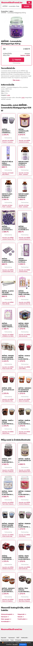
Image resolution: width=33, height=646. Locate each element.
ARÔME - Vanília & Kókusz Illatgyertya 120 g (24, 422)
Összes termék (5, 640)
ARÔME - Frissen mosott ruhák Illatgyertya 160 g (8, 358)
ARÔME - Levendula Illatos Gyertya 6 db (8, 261)
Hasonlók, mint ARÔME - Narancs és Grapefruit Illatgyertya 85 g (8, 601)
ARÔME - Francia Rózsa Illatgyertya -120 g (24, 526)
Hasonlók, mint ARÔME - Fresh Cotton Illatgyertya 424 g (8, 504)
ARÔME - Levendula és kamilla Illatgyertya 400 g (24, 132)
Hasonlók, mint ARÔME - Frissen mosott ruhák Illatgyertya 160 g (8, 368)
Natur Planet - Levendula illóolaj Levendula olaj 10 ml (24, 165)
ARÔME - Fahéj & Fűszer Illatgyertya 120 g (8, 422)
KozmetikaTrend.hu (11, 2)
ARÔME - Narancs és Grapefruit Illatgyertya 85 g (8, 590)
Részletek (15, 644)
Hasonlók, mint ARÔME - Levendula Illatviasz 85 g (8, 238)
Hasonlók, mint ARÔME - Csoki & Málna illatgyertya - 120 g (25, 368)
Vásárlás (18, 60)
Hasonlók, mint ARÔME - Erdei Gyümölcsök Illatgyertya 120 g (25, 569)
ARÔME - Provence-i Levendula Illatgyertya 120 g (8, 132)
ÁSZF (17, 637)
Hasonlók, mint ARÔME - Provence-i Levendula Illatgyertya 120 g (8, 142)
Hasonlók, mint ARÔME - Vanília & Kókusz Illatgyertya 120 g (25, 433)
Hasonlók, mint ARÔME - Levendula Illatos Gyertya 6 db (8, 271)
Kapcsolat (3, 637)
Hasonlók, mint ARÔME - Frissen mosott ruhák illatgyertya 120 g (8, 536)
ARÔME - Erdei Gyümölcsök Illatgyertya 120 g (24, 558)
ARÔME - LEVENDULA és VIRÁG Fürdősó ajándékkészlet (8, 325)
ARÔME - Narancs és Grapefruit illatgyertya (24, 389)
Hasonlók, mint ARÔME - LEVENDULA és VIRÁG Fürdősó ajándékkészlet (8, 336)
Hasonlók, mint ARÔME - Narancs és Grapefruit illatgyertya (25, 401)
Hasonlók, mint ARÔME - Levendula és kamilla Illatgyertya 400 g (25, 142)
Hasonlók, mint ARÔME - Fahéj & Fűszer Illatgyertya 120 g (8, 433)
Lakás (8, 95)
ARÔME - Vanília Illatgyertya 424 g (24, 460)
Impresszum (11, 637)
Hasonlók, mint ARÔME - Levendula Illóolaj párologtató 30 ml (25, 271)
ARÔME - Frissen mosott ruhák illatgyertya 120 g (8, 526)
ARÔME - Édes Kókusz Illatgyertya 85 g (24, 590)
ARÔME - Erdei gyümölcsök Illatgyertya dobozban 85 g (24, 325)
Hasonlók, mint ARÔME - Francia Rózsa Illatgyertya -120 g (25, 536)
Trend (11, 640)
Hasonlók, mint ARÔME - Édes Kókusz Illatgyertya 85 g (25, 601)
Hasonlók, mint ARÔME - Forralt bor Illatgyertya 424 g (25, 504)
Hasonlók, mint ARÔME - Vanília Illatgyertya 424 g (25, 470)
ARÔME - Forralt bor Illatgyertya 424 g (24, 493)
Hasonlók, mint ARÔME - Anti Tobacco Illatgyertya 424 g (8, 471)
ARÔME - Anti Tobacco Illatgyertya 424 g (8, 461)
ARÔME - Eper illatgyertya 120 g (8, 389)
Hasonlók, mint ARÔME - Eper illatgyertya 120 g (8, 400)
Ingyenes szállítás (25, 55)
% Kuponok (18, 640)
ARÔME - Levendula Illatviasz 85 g (7, 228)
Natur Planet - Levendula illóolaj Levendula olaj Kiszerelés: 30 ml (24, 197)
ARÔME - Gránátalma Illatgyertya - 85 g (8, 558)
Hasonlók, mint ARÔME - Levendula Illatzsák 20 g (25, 238)
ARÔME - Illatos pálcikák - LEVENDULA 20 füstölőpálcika (8, 293)
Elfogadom (23, 644)
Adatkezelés (24, 637)
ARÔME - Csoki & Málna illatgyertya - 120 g (24, 358)
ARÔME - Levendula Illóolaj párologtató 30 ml (24, 262)
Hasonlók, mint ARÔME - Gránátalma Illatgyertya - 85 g (8, 569)
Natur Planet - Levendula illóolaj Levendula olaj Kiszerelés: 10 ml (8, 197)
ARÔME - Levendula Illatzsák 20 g (23, 228)
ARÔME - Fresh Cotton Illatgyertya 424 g (8, 493)
